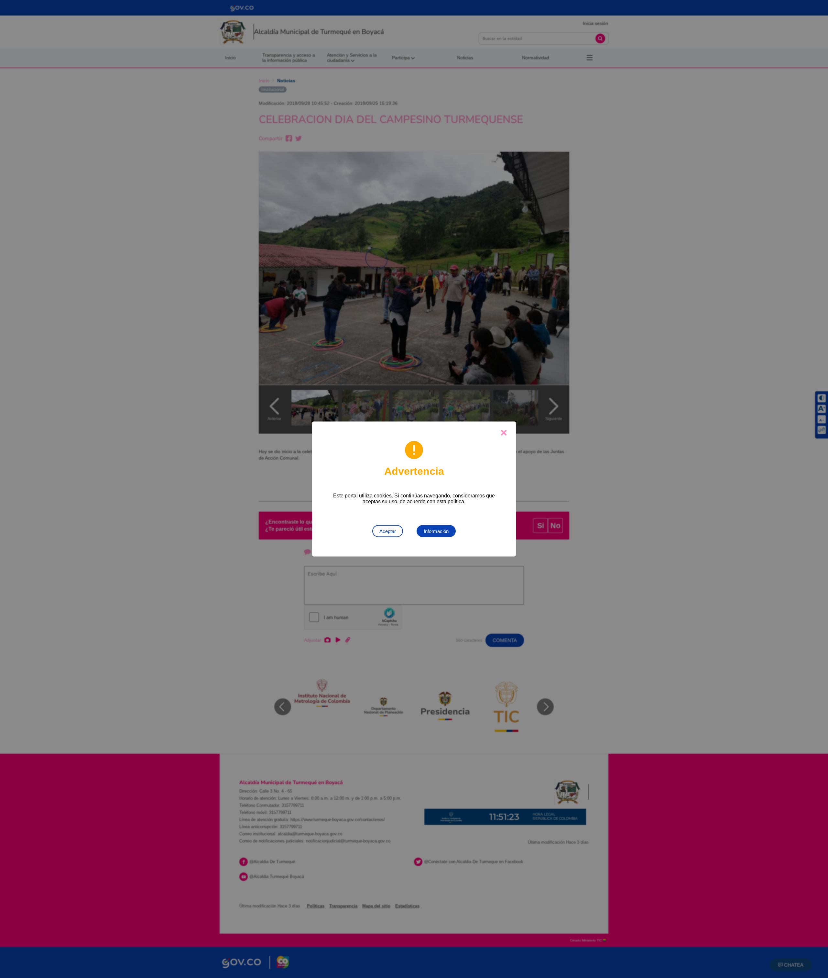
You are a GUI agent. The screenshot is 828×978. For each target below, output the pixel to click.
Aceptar (387, 531)
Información (436, 531)
